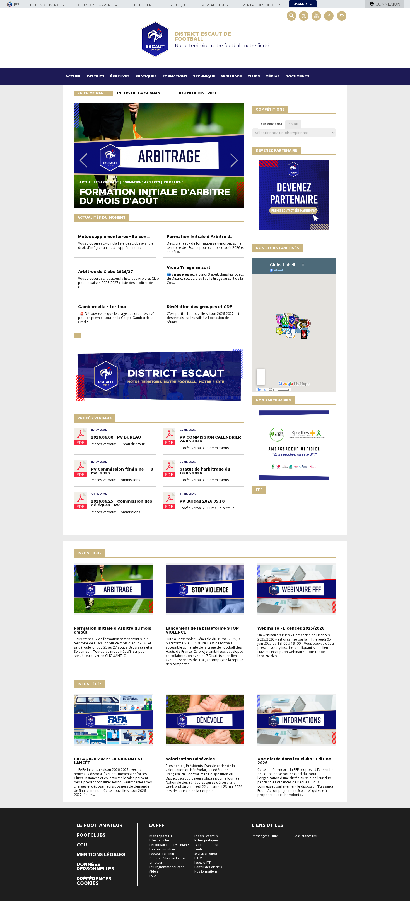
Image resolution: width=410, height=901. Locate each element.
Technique (204, 76)
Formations (174, 76)
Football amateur (162, 849)
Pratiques (146, 76)
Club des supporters (99, 4)
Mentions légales (101, 855)
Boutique (178, 4)
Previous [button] (83, 156)
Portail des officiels (261, 4)
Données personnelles (95, 866)
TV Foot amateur (206, 845)
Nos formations (206, 871)
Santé (198, 849)
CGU (82, 845)
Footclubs (91, 835)
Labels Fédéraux (206, 836)
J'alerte (303, 4)
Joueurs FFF (202, 863)
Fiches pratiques (206, 840)
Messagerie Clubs (266, 836)
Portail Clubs (215, 4)
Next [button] (234, 156)
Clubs (253, 76)
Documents (297, 76)
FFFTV (198, 858)
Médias (273, 76)
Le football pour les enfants (169, 845)
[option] (159, 155)
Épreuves (120, 76)
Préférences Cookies (94, 881)
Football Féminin (161, 854)
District (96, 76)
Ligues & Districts (47, 4)
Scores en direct (205, 854)
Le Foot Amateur (100, 825)
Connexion (387, 4)
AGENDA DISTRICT (198, 93)
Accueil (73, 76)
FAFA (152, 876)
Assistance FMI (306, 836)
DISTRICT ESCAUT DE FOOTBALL (203, 36)
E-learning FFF (159, 840)
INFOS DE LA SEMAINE (140, 93)
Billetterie (144, 4)
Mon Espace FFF (160, 836)
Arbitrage (231, 76)
